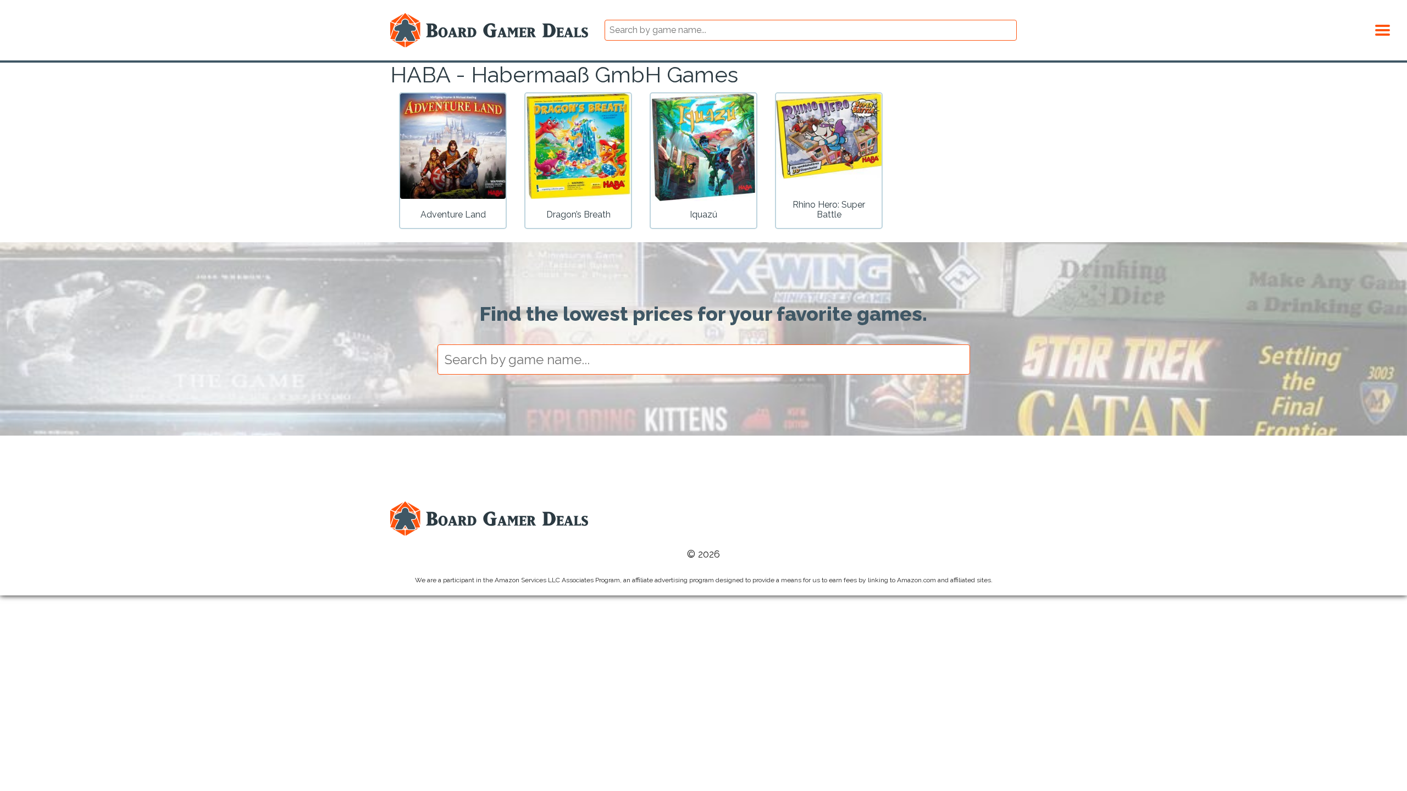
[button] (1382, 28)
